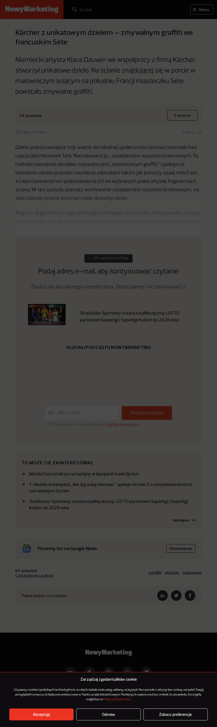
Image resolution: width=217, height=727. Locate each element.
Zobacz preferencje (175, 714)
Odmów (108, 714)
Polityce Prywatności (116, 699)
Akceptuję (41, 714)
